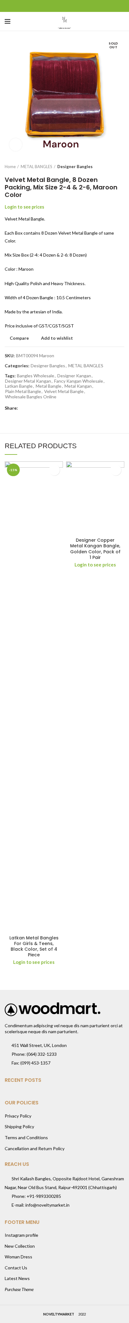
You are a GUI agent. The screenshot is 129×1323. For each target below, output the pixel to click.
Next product (121, 166)
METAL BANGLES (36, 166)
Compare (19, 338)
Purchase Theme (19, 1289)
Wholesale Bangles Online (30, 396)
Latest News (17, 1278)
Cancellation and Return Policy (34, 1148)
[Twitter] (57, 6)
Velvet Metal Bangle (64, 391)
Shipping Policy (19, 1126)
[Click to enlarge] (15, 144)
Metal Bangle (48, 386)
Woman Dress (18, 1256)
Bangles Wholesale (35, 375)
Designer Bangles (75, 166)
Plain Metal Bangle (23, 391)
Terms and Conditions (26, 1137)
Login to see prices (24, 207)
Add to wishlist (57, 338)
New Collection (20, 1246)
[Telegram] (80, 6)
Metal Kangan (78, 386)
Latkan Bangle (19, 386)
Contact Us (16, 1267)
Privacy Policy (18, 1115)
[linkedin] (72, 6)
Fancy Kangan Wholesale (78, 381)
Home (10, 166)
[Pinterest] (65, 6)
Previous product (109, 166)
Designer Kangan (74, 375)
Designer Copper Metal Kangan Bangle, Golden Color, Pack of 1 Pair (95, 548)
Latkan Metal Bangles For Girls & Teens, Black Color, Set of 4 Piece (34, 946)
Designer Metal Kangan (28, 381)
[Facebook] (49, 6)
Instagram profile (21, 1235)
